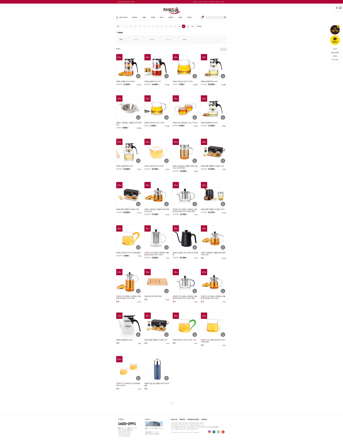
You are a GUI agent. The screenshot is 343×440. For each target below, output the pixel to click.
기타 (192, 26)
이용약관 (182, 419)
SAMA (184, 39)
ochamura (168, 39)
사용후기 (335, 49)
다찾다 (338, 8)
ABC (184, 26)
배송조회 (218, 2)
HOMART (152, 39)
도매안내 (335, 56)
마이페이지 (205, 2)
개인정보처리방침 (193, 419)
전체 (118, 26)
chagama (135, 39)
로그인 (200, 2)
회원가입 (195, 2)
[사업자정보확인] (214, 427)
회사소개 (174, 419)
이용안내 (204, 419)
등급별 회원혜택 (335, 52)
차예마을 (199, 26)
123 (188, 26)
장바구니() (212, 2)
